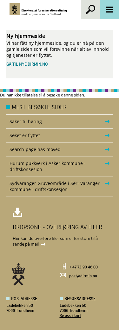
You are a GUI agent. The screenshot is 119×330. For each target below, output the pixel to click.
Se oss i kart (70, 316)
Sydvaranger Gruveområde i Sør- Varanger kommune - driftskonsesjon (55, 186)
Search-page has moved (35, 149)
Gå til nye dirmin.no (27, 65)
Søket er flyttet (25, 135)
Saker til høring (26, 121)
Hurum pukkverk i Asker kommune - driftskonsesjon (48, 166)
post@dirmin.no (83, 276)
